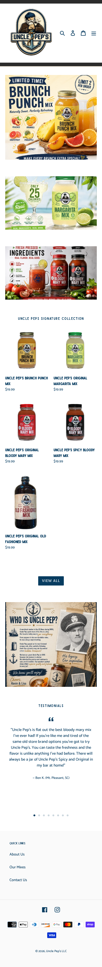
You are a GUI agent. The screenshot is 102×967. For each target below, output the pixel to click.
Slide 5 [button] (53, 815)
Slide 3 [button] (44, 815)
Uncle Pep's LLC (56, 951)
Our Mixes (17, 867)
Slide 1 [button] (34, 815)
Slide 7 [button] (62, 815)
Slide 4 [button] (48, 815)
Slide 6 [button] (58, 815)
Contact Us (18, 880)
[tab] (34, 815)
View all (51, 581)
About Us (17, 854)
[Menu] (93, 33)
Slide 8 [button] (67, 815)
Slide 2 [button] (39, 815)
